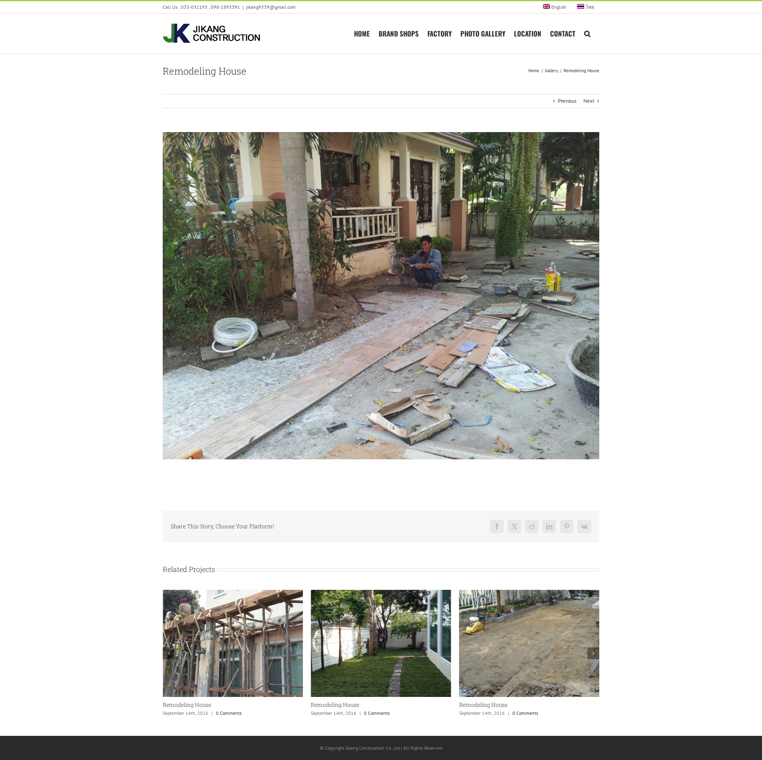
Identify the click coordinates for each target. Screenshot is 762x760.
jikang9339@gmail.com (271, 7)
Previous (567, 101)
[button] (587, 32)
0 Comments (229, 713)
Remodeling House (187, 704)
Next (588, 101)
